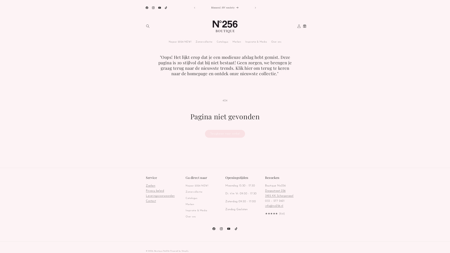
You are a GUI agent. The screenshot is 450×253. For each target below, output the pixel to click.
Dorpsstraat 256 (275, 190)
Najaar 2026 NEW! (197, 185)
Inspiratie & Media (196, 210)
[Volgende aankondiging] (255, 7)
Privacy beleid (155, 190)
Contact (151, 201)
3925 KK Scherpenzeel (279, 195)
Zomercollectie (194, 192)
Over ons (191, 216)
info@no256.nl (274, 206)
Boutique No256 (162, 251)
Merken (190, 204)
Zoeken (150, 185)
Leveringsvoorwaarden (160, 195)
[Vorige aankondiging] (194, 7)
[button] (148, 26)
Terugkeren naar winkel (225, 133)
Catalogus (191, 198)
